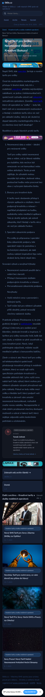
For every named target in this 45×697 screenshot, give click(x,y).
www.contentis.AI (20, 683)
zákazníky (37, 97)
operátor (22, 71)
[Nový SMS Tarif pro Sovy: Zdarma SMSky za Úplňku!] (22, 523)
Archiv (14, 20)
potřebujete (26, 324)
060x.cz (8, 3)
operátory (16, 89)
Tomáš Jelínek (19, 437)
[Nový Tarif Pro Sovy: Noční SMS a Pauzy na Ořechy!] (22, 607)
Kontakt (33, 20)
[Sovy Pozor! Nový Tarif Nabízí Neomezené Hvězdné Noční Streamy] (22, 649)
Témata (23, 20)
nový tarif (37, 101)
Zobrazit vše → (39, 497)
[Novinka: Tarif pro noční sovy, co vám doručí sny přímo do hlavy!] (22, 565)
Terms (38, 683)
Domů (6, 20)
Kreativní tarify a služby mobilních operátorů (24, 30)
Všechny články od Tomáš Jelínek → (24, 454)
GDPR (32, 683)
